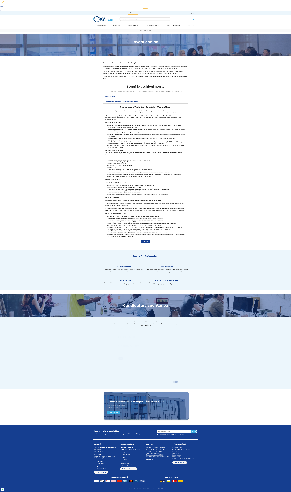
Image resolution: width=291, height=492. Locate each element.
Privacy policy (176, 455)
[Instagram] (150, 48)
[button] (113, 412)
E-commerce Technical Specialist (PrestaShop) (121, 101)
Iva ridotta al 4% (177, 447)
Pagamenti (175, 453)
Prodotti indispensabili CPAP (154, 455)
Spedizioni (175, 451)
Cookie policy (176, 456)
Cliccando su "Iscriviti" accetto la (172, 434)
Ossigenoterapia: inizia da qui (154, 453)
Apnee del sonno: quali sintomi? (155, 449)
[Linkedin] (140, 48)
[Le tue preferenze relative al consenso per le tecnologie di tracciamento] (2, 489)
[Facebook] (145, 48)
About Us (190, 25)
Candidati (145, 241)
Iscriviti (194, 431)
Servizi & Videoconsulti (174, 25)
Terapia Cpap (116, 25)
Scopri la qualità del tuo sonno (155, 447)
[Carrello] (193, 19)
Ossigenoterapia (101, 25)
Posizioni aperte (110, 96)
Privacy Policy (182, 434)
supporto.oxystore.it (126, 465)
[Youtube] (157, 463)
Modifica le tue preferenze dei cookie (183, 458)
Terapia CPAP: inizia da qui (154, 451)
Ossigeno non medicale (153, 25)
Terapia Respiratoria (133, 25)
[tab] (145, 101)
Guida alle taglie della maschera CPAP (157, 456)
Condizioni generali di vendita (181, 449)
